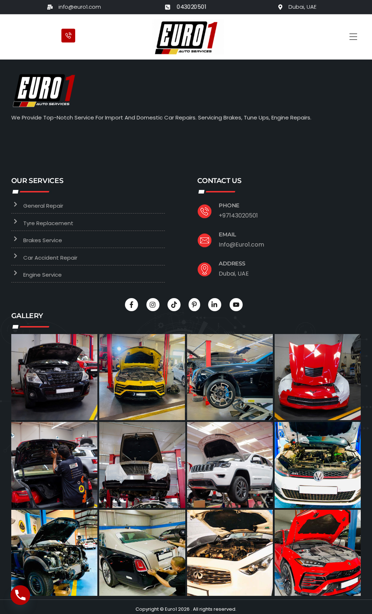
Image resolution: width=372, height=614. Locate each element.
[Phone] (20, 595)
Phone (229, 205)
